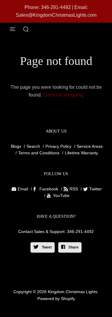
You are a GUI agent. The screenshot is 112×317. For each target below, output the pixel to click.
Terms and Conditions (38, 152)
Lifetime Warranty (81, 152)
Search (33, 146)
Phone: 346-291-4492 (47, 7)
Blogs (16, 146)
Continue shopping (63, 94)
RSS (74, 189)
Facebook (48, 189)
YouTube (61, 195)
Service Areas (90, 146)
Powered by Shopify (56, 298)
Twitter (95, 189)
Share (73, 247)
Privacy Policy (58, 146)
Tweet (46, 247)
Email (23, 189)
